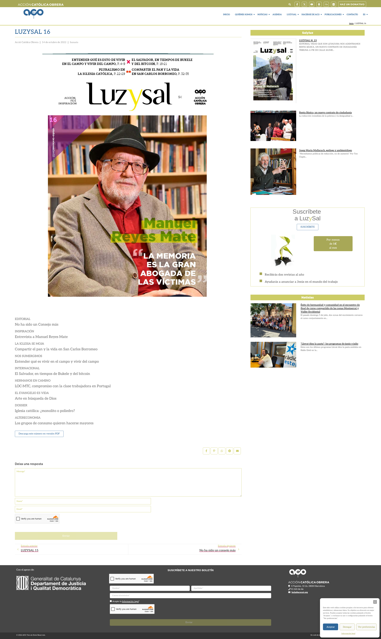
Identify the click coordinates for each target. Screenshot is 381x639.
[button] (375, 601)
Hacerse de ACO (311, 14)
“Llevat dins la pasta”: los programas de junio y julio (329, 343)
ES (364, 14)
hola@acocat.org (300, 592)
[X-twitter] (304, 4)
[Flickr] (333, 4)
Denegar (347, 627)
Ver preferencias (366, 627)
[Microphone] (318, 4)
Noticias (262, 14)
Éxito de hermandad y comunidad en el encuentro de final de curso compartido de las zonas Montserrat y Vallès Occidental (330, 308)
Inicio (226, 14)
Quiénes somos (243, 14)
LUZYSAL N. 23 (308, 40)
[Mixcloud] (326, 4)
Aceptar (331, 627)
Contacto (352, 14)
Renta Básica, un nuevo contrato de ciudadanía (325, 112)
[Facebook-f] (297, 4)
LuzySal (291, 14)
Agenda (277, 14)
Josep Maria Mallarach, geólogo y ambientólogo (325, 150)
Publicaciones (333, 14)
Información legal (348, 633)
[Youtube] (311, 4)
